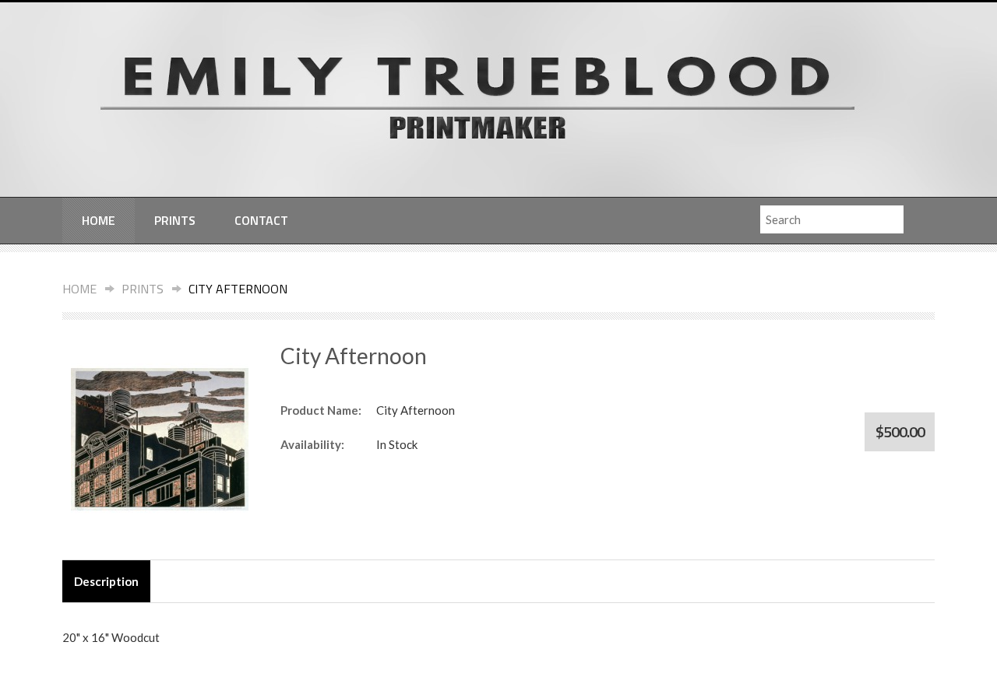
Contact (261, 220)
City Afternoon (237, 288)
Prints (175, 220)
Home (98, 220)
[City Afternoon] (159, 438)
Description (106, 581)
